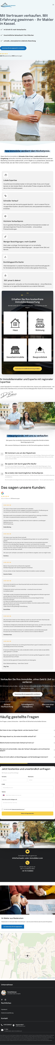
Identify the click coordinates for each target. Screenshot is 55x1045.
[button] (27, 956)
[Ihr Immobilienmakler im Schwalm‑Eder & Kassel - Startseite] (9, 4)
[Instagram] (6, 1000)
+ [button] (1, 935)
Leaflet (38, 977)
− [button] (1, 937)
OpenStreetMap (44, 977)
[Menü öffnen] (54, 5)
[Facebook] (2, 1000)
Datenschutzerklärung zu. (18, 809)
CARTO (53, 977)
